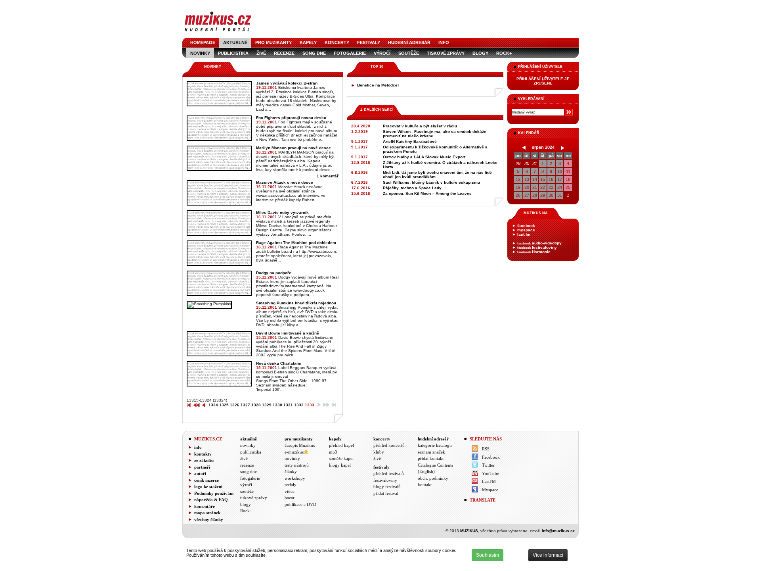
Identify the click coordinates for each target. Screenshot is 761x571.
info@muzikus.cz (558, 531)
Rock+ (504, 53)
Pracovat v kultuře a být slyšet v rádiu (420, 126)
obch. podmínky (433, 478)
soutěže (408, 53)
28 (534, 195)
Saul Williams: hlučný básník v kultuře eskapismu (431, 182)
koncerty (337, 42)
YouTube (490, 473)
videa (289, 491)
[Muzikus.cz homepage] (218, 32)
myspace (526, 230)
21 (534, 187)
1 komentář (327, 176)
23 (551, 187)
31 (534, 163)
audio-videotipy (539, 243)
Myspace (490, 489)
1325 (224, 405)
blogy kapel (340, 465)
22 (542, 187)
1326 (234, 405)
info (443, 42)
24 (559, 187)
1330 (277, 405)
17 (559, 179)
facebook (526, 225)
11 (568, 171)
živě (261, 53)
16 (551, 179)
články (291, 471)
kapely (308, 42)
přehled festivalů (388, 473)
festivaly (368, 42)
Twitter (488, 465)
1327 (245, 405)
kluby (378, 452)
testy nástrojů (297, 465)
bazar (289, 497)
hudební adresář (409, 42)
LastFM (489, 481)
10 (559, 171)
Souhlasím (487, 555)
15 (542, 179)
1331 (288, 405)
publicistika (233, 53)
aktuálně (235, 42)
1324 (213, 405)
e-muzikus (294, 452)
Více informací (548, 555)
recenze (284, 53)
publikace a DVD (300, 504)
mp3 (333, 452)
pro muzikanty (273, 42)
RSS (485, 448)
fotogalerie (350, 53)
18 (568, 179)
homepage (202, 42)
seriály (290, 484)
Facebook (491, 457)
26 (518, 195)
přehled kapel (341, 445)
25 (568, 187)
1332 (299, 405)
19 (518, 187)
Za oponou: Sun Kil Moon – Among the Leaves (427, 193)
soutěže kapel (341, 458)
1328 (256, 405)
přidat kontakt (431, 458)
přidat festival (385, 493)
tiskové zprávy (446, 53)
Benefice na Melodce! (378, 85)
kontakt (425, 484)
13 (526, 179)
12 (518, 179)
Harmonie (534, 252)
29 (518, 163)
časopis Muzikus (300, 445)
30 (526, 163)
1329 (267, 405)
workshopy (295, 478)
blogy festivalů (387, 486)
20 (526, 187)
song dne (314, 53)
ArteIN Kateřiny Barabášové (410, 141)
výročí (382, 53)
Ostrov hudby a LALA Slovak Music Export (424, 157)
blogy (480, 53)
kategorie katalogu (435, 445)
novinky (200, 53)
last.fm (523, 234)
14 (534, 179)
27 (526, 195)
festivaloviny (537, 247)
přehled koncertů (389, 445)
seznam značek (431, 452)
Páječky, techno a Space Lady (412, 188)
